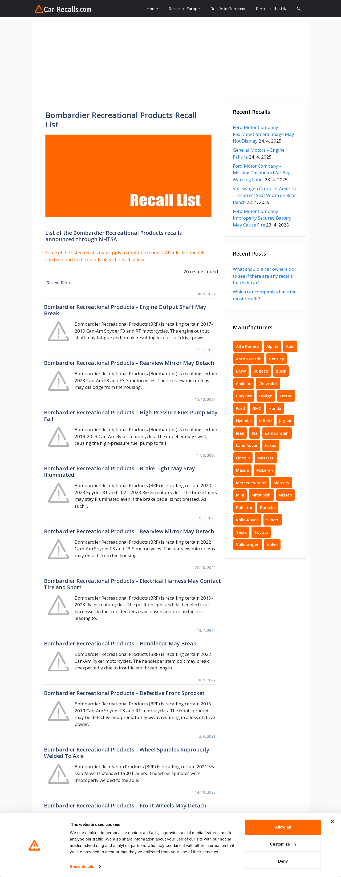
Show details (82, 866)
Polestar (244, 507)
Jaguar (285, 420)
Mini (240, 495)
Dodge (265, 395)
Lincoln (243, 457)
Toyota (261, 532)
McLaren (264, 470)
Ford (240, 408)
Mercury (281, 482)
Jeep (240, 433)
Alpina (272, 346)
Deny (283, 861)
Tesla (241, 532)
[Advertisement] (170, 57)
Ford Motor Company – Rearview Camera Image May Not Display (263, 134)
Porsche (268, 507)
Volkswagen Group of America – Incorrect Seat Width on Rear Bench (265, 195)
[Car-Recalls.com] (63, 8)
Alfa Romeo (247, 346)
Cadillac (243, 383)
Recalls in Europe (184, 8)
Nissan (285, 495)
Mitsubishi (261, 495)
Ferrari (286, 395)
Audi (290, 346)
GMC (256, 408)
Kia (255, 433)
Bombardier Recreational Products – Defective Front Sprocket (124, 693)
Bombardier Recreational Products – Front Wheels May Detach (125, 805)
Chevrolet (267, 383)
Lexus (270, 445)
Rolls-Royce (247, 519)
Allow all (283, 827)
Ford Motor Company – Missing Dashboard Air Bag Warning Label (262, 173)
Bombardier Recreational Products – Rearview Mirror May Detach (129, 362)
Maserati (266, 457)
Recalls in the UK (271, 8)
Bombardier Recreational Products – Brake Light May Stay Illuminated (119, 471)
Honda (275, 408)
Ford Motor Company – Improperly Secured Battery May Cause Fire (262, 218)
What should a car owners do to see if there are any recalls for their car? (263, 276)
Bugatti (260, 371)
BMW (241, 371)
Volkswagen (247, 544)
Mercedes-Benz (251, 482)
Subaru (272, 519)
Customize (280, 844)
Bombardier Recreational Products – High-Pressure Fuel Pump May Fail (131, 415)
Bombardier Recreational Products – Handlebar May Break (120, 643)
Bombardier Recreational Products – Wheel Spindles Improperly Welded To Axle (126, 752)
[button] (299, 8)
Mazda (242, 470)
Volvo (272, 544)
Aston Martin (249, 358)
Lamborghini (277, 433)
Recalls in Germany (227, 8)
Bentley (276, 358)
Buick (281, 371)
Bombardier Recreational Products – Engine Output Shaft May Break (125, 310)
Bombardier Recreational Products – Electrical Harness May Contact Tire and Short (132, 584)
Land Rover (247, 445)
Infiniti (265, 420)
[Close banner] (333, 821)
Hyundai (244, 420)
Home (152, 8)
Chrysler (244, 395)
